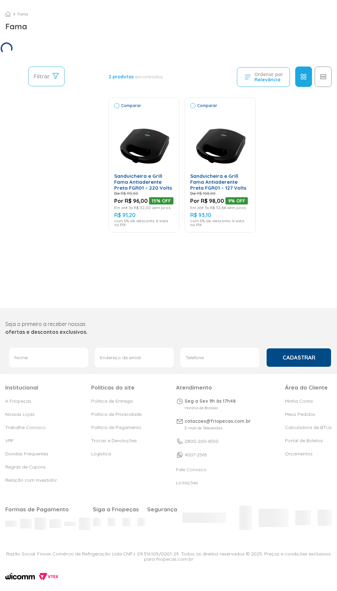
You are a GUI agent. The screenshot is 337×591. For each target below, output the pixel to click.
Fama (22, 14)
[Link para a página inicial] (8, 14)
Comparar (131, 105)
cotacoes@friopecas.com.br (218, 421)
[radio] (303, 77)
